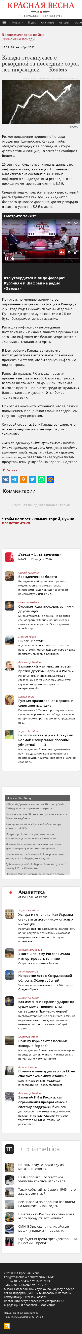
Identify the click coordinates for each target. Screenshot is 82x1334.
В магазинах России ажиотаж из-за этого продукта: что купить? (46, 1216)
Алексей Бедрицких (30, 949)
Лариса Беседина (29, 731)
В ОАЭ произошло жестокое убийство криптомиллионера (41, 1179)
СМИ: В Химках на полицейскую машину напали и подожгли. (43, 1228)
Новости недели (28, 602)
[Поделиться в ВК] (5, 479)
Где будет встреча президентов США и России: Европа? (47, 1241)
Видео (32, 22)
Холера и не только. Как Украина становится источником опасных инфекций (45, 919)
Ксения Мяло (26, 696)
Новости (17, 22)
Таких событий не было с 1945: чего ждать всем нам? (47, 1191)
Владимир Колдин (29, 662)
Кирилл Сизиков (28, 997)
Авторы (64, 22)
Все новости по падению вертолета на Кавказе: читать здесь (46, 1204)
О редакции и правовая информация (29, 1305)
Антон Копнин (27, 1067)
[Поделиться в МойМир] (50, 479)
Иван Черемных (28, 971)
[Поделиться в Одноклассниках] (23, 479)
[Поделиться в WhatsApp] (41, 479)
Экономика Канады (18, 39)
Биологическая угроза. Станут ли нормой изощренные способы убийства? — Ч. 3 (45, 740)
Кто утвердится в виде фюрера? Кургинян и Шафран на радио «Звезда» (34, 283)
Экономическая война (23, 35)
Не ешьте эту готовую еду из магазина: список (41, 1167)
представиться (16, 523)
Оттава (12, 470)
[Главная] (41, 9)
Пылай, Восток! (31, 641)
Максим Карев (27, 636)
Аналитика (47, 22)
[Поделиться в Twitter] (32, 479)
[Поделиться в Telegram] (14, 479)
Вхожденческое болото (37, 577)
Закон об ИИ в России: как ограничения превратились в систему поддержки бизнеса (43, 1102)
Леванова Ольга (28, 1037)
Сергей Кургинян (29, 572)
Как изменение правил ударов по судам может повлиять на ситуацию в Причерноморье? (46, 1006)
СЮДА (19, 1316)
